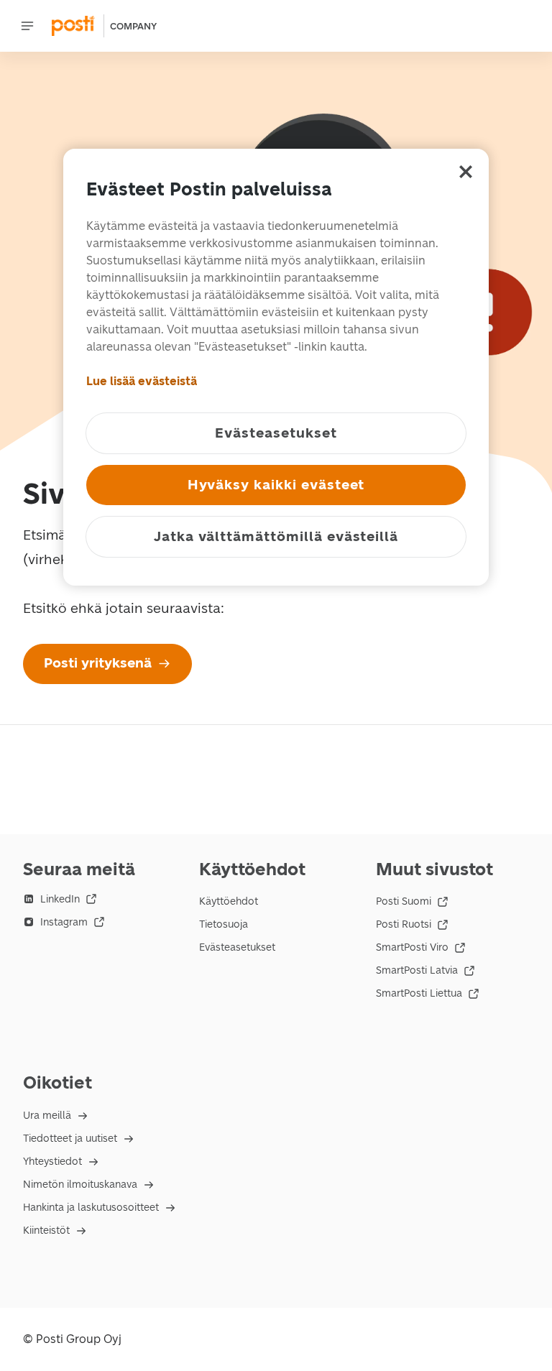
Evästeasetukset (237, 947)
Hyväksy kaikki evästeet (276, 484)
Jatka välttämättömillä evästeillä (276, 536)
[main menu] (27, 26)
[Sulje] (466, 172)
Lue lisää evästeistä (141, 381)
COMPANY (133, 26)
